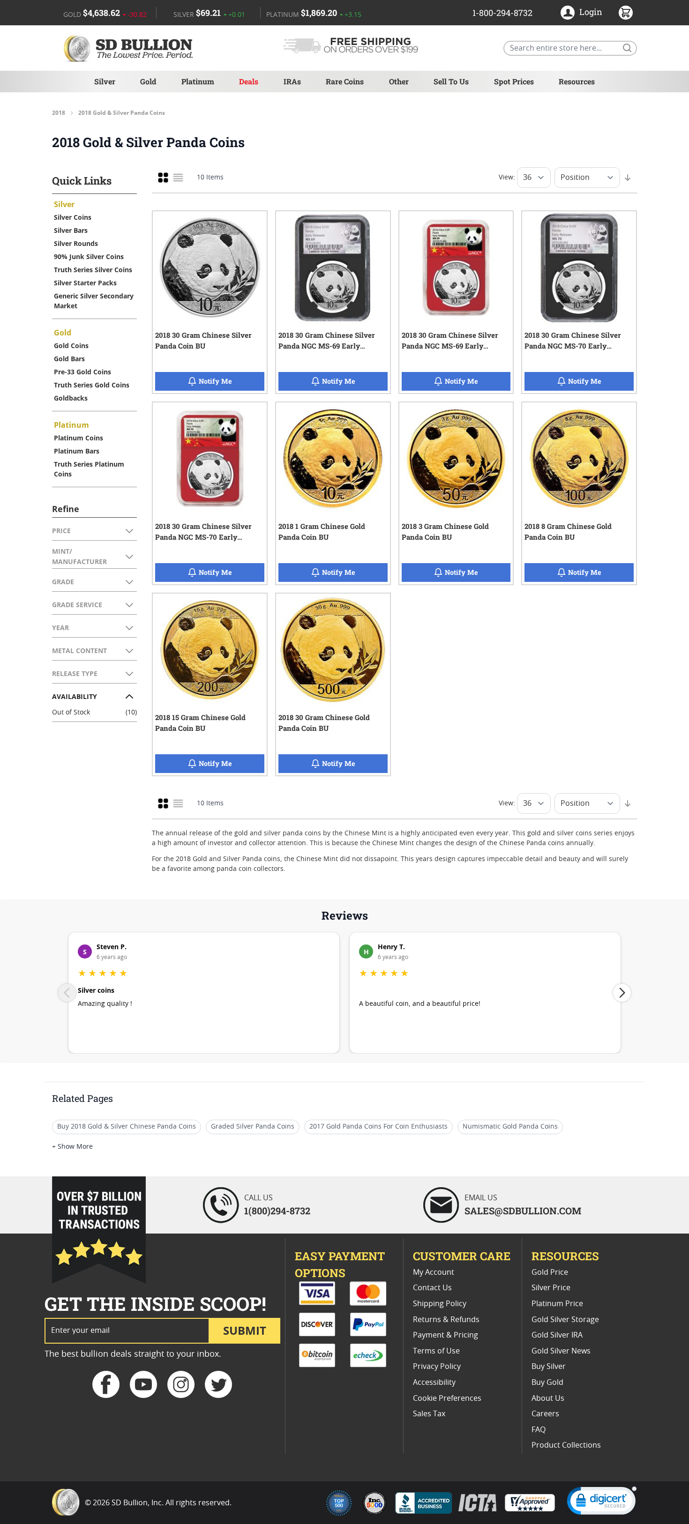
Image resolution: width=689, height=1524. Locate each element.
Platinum (197, 81)
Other (399, 81)
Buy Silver (549, 1366)
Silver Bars (71, 230)
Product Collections (566, 1445)
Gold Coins (71, 345)
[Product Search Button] (626, 47)
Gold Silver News (561, 1351)
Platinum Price (557, 1304)
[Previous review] (67, 992)
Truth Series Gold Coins (91, 384)
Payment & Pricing (445, 1335)
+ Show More (72, 1147)
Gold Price (550, 1272)
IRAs (292, 81)
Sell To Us (451, 81)
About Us (548, 1398)
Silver (104, 81)
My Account (433, 1272)
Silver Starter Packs (85, 282)
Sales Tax (429, 1414)
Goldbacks (71, 398)
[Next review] (622, 992)
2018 (58, 113)
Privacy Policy (437, 1366)
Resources (577, 81)
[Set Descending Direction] (627, 177)
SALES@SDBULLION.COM (522, 1210)
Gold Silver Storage (565, 1319)
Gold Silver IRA (557, 1335)
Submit (244, 1330)
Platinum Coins (78, 437)
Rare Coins (345, 81)
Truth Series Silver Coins (93, 269)
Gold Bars (69, 358)
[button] (602, 1502)
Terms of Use (436, 1351)
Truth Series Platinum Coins (89, 469)
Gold (148, 81)
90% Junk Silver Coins (89, 256)
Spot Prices (514, 81)
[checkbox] (163, 177)
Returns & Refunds (446, 1319)
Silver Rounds (76, 243)
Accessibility (434, 1382)
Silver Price (551, 1288)
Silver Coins (72, 217)
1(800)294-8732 (277, 1210)
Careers (545, 1414)
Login (590, 11)
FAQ (539, 1430)
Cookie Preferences (447, 1398)
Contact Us (432, 1288)
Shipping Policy (439, 1304)
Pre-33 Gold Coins (82, 371)
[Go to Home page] (130, 48)
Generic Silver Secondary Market (94, 300)
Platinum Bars (76, 450)
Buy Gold (547, 1382)
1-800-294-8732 (502, 12)
